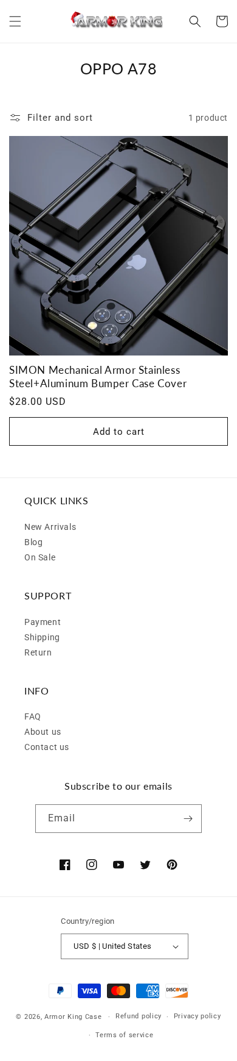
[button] (15, 21)
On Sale (39, 557)
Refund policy (138, 1016)
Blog (33, 542)
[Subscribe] (187, 818)
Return (38, 652)
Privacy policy (197, 1016)
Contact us (46, 747)
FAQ (32, 716)
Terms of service (124, 1035)
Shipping (42, 637)
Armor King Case (73, 1017)
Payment (42, 622)
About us (42, 732)
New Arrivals (50, 527)
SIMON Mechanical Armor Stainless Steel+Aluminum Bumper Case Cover (98, 376)
